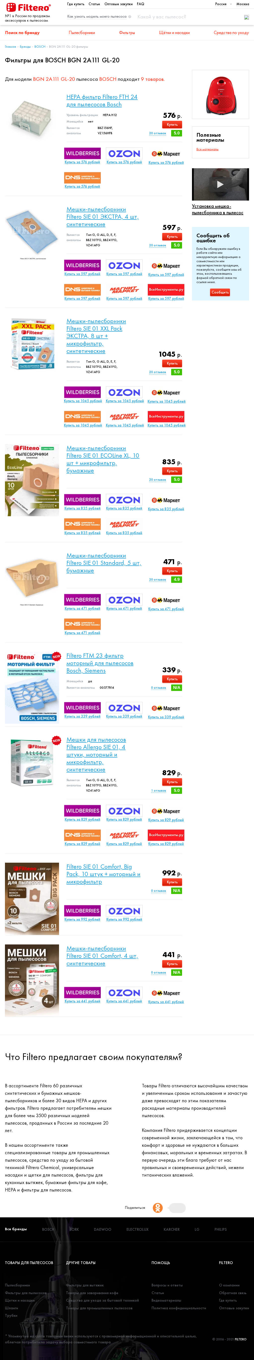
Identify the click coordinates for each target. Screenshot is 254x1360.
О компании (229, 1285)
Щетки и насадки (20, 1300)
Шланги (11, 1308)
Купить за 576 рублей (82, 162)
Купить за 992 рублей (82, 919)
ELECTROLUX (138, 1229)
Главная (10, 46)
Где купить (75, 3)
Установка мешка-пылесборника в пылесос (217, 209)
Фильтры (127, 32)
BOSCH (39, 46)
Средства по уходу (231, 32)
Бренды (25, 46)
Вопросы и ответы (167, 1285)
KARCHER (172, 1229)
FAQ (140, 3)
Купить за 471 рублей (82, 608)
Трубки (11, 1315)
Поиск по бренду (22, 32)
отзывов (157, 133)
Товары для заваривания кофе (92, 1292)
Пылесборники (82, 32)
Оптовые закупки (118, 3)
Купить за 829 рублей (82, 819)
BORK (74, 1229)
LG (197, 1229)
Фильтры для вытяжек (85, 1285)
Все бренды (16, 1229)
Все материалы (207, 149)
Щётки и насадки (174, 32)
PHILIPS (221, 1229)
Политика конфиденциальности (179, 1308)
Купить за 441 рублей (82, 1001)
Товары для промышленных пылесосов (99, 1308)
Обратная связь (233, 1292)
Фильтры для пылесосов (26, 1292)
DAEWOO (102, 1229)
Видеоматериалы (166, 1300)
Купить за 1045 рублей (82, 400)
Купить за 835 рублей (82, 508)
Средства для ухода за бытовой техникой (102, 1300)
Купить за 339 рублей (82, 716)
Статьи (94, 3)
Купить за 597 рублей (82, 273)
